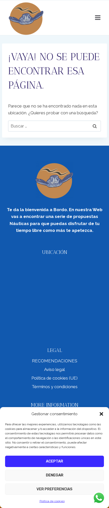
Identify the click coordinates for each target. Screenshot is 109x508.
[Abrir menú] (97, 17)
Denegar (54, 475)
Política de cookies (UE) (54, 378)
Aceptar (54, 461)
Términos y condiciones (55, 386)
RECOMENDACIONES (54, 360)
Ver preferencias (54, 489)
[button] (101, 413)
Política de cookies (52, 501)
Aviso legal (54, 369)
